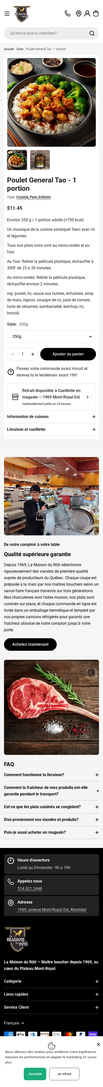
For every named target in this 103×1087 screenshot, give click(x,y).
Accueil (9, 49)
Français (11, 1023)
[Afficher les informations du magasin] (87, 397)
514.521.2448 (30, 888)
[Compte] (87, 14)
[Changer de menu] (7, 14)
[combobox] (51, 33)
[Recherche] (92, 33)
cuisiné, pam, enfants (33, 197)
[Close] (98, 1044)
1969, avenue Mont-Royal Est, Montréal (52, 909)
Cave (19, 49)
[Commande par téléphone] (67, 14)
